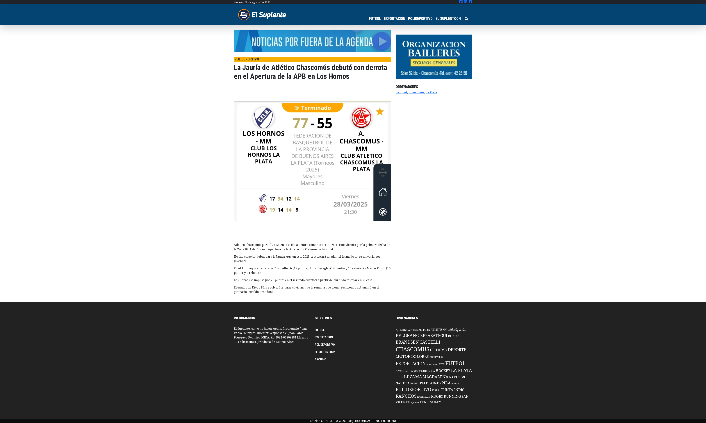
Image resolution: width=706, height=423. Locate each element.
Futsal (400, 371)
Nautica (403, 383)
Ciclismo (438, 349)
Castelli (430, 342)
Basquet (401, 92)
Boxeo (453, 336)
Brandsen (407, 342)
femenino (432, 364)
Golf (417, 371)
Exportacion (411, 363)
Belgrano (407, 335)
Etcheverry (436, 357)
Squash (415, 402)
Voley (435, 401)
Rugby (437, 396)
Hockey (443, 370)
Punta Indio (453, 389)
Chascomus (416, 92)
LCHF (399, 377)
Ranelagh (423, 396)
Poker (455, 383)
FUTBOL (375, 18)
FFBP (442, 364)
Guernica (428, 371)
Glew (409, 371)
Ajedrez (401, 329)
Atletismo (439, 330)
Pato (437, 383)
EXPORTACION (394, 18)
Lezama (413, 377)
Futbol (455, 363)
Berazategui (433, 335)
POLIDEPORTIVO (420, 18)
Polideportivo (413, 389)
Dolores (420, 356)
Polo (436, 390)
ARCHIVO (320, 359)
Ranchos (406, 396)
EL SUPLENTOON (448, 18)
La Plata (431, 92)
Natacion (457, 377)
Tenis (424, 401)
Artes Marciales (419, 329)
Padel (414, 383)
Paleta (426, 383)
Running (452, 396)
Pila (446, 383)
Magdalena (435, 376)
